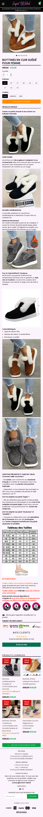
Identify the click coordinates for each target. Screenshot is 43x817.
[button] (7, 691)
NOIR (5, 96)
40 (36, 83)
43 (17, 88)
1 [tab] (16, 55)
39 (30, 83)
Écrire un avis (21, 644)
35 (5, 83)
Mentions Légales (21, 754)
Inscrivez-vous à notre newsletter (21, 792)
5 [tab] (23, 55)
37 (17, 83)
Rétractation (21, 812)
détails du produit (9, 107)
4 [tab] (21, 55)
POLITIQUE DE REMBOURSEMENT (21, 758)
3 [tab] (19, 55)
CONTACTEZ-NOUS (21, 765)
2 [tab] (18, 55)
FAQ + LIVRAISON (21, 767)
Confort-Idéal (24, 803)
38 (24, 83)
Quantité (5, 71)
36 (11, 83)
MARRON (13, 96)
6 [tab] (24, 55)
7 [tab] (26, 55)
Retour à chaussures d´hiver (23, 745)
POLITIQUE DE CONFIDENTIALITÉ (21, 756)
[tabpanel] (21, 34)
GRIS (20, 96)
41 (5, 88)
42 (11, 88)
